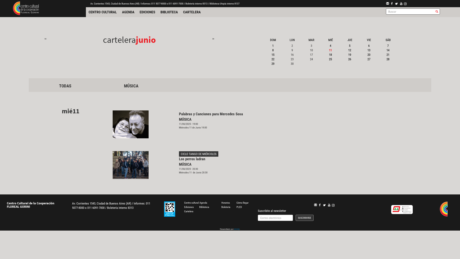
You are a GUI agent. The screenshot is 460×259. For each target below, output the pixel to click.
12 (349, 50)
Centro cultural (103, 12)
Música (131, 85)
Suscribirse (304, 217)
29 (273, 63)
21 (388, 54)
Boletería (225, 207)
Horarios (225, 202)
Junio (146, 39)
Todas (65, 85)
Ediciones (147, 12)
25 (330, 59)
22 (273, 59)
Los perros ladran (192, 159)
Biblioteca (169, 12)
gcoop (237, 229)
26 (349, 59)
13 (368, 50)
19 (349, 54)
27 (368, 59)
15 (273, 54)
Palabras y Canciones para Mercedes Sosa (211, 114)
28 (388, 59)
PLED (239, 207)
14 (388, 50)
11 (330, 50)
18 (330, 54)
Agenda (128, 12)
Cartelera (192, 12)
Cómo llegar (242, 202)
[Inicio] (26, 8)
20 (368, 54)
